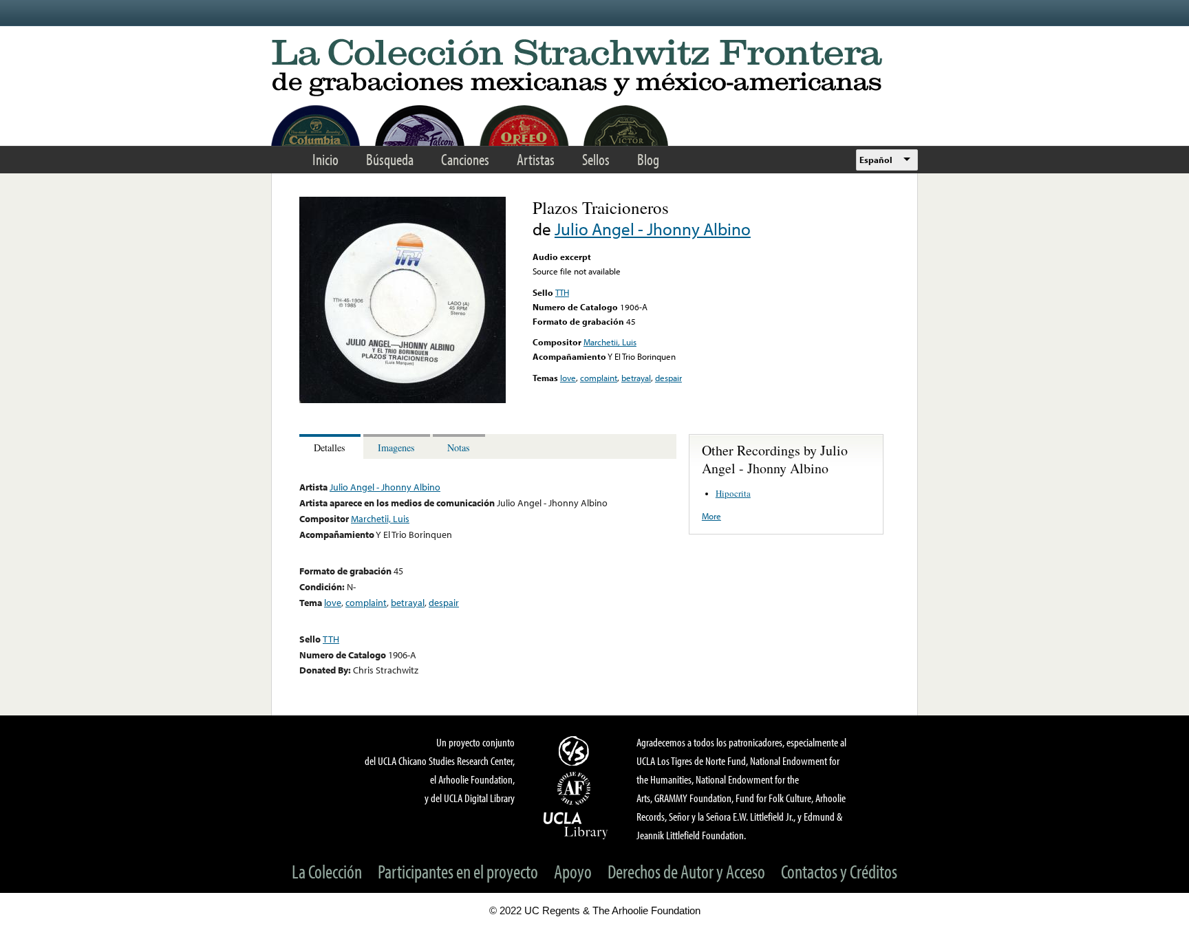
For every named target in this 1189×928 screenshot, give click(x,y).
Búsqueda (390, 159)
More (711, 515)
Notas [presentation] (458, 447)
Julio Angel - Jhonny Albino (653, 228)
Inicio (325, 159)
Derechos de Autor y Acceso (686, 871)
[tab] (331, 447)
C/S (576, 750)
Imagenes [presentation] (396, 447)
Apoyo (573, 871)
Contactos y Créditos (839, 871)
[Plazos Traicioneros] (402, 399)
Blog (648, 159)
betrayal (636, 377)
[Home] (594, 68)
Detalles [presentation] (329, 447)
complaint (598, 377)
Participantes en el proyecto (458, 871)
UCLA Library (576, 824)
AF (576, 788)
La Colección (327, 871)
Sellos (596, 159)
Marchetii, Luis (609, 341)
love (568, 377)
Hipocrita (733, 493)
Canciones (465, 159)
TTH (562, 292)
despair (668, 377)
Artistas (536, 159)
